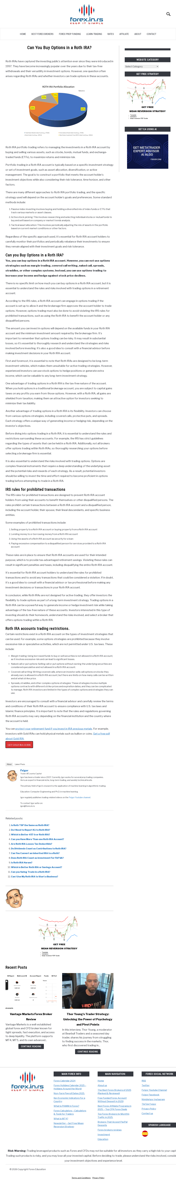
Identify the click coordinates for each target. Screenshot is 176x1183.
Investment (104, 1134)
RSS (144, 1080)
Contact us (147, 1113)
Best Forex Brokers (42, 34)
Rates (111, 34)
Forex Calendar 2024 (64, 1080)
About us (102, 1085)
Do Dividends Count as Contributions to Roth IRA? (38, 848)
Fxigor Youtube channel (79, 797)
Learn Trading (94, 34)
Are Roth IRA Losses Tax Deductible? (31, 844)
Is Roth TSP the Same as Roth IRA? (30, 825)
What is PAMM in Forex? (66, 1106)
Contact (151, 34)
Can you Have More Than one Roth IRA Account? (37, 839)
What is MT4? (61, 1118)
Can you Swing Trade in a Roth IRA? (30, 872)
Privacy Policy (149, 1108)
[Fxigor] (12, 780)
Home (23, 34)
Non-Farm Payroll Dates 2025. (69, 1093)
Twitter (146, 1085)
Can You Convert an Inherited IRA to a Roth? (35, 853)
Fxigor (24, 770)
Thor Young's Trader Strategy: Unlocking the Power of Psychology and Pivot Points (87, 1019)
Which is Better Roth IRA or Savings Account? (36, 867)
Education (103, 1139)
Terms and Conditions (81, 1178)
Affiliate (124, 34)
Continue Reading (31, 1046)
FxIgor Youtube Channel (154, 1090)
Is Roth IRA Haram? (21, 862)
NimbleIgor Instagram (153, 1099)
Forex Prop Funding (70, 34)
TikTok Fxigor (149, 1104)
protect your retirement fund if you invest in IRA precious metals (53, 728)
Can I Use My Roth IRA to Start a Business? (34, 876)
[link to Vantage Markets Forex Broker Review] (31, 991)
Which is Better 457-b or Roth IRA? (30, 834)
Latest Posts (20, 764)
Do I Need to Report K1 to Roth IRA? (30, 830)
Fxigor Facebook (150, 1094)
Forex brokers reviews (110, 1130)
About (137, 34)
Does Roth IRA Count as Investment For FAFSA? (37, 858)
